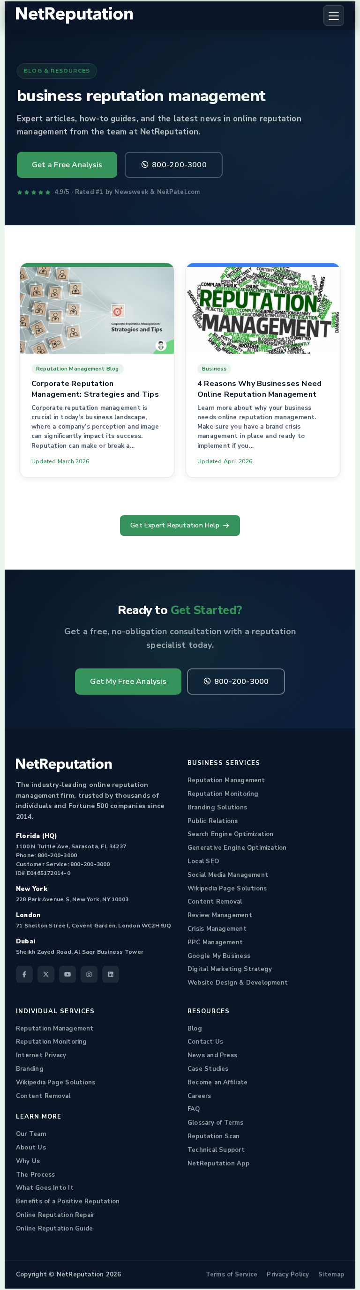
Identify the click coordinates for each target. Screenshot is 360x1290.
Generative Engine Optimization (237, 848)
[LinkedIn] (110, 974)
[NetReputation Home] (74, 15)
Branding (30, 1069)
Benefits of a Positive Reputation (68, 1201)
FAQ (194, 1109)
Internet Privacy (41, 1055)
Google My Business (219, 956)
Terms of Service (232, 1274)
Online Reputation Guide (54, 1228)
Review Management (220, 915)
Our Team (31, 1134)
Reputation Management (226, 780)
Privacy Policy (288, 1274)
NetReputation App (218, 1163)
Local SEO (203, 861)
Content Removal (215, 901)
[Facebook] (24, 974)
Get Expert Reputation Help (174, 525)
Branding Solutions (217, 807)
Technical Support (216, 1150)
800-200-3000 (179, 165)
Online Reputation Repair (55, 1215)
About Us (31, 1147)
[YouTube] (67, 974)
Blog (195, 1028)
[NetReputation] (64, 765)
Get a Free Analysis (67, 165)
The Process (35, 1175)
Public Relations (213, 821)
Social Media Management (228, 875)
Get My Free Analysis (128, 681)
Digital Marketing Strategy (230, 969)
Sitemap (331, 1274)
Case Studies (208, 1069)
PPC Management (215, 942)
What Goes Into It (45, 1188)
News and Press (212, 1055)
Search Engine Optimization (231, 834)
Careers (199, 1096)
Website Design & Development (238, 983)
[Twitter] (46, 974)
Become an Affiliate (218, 1082)
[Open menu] (333, 15)
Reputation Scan (214, 1136)
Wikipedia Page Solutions (227, 888)
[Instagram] (89, 974)
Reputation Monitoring (223, 794)
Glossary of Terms (215, 1123)
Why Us (28, 1161)
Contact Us (205, 1042)
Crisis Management (217, 929)
